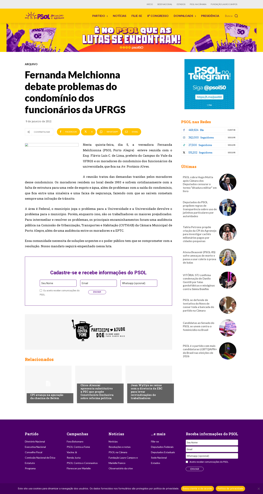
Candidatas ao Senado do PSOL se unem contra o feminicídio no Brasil (198, 326)
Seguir (231, 137)
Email (85, 283)
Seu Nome (47, 283)
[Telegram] (209, 84)
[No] (258, 488)
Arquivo (31, 64)
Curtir (231, 130)
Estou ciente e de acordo (197, 488)
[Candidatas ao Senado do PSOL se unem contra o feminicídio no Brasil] (227, 328)
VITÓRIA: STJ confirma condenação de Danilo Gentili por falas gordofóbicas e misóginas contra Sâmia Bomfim (199, 282)
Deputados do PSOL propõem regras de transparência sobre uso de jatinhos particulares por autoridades (200, 209)
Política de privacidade (230, 488)
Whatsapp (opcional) (133, 283)
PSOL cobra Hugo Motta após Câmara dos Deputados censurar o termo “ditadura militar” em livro (200, 184)
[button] (231, 16)
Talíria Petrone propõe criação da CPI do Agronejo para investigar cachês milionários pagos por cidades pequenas (199, 234)
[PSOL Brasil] (45, 16)
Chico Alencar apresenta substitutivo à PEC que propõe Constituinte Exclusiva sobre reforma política (97, 391)
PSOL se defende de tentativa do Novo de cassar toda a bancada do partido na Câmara (198, 305)
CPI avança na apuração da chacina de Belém (46, 396)
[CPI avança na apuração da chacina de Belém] (48, 383)
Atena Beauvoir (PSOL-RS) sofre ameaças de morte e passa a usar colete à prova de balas (199, 257)
